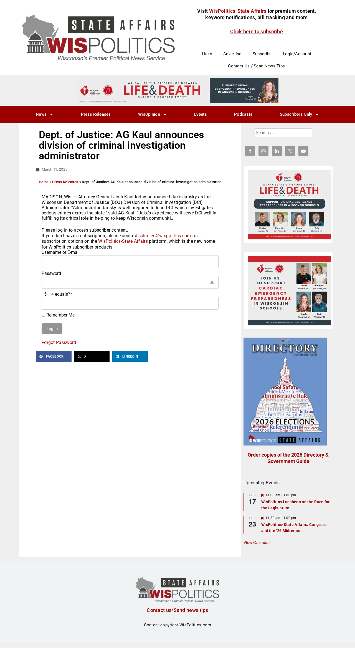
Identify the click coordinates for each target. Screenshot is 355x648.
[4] (177, 90)
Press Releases (96, 114)
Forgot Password (59, 342)
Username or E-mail (61, 252)
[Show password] (212, 282)
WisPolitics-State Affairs (123, 241)
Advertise (232, 53)
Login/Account (297, 53)
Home (44, 182)
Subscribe (262, 53)
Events (200, 114)
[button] (54, 356)
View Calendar (257, 542)
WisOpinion (149, 114)
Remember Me (60, 315)
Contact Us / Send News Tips (256, 66)
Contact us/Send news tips (177, 610)
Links (207, 53)
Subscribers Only (296, 114)
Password (51, 273)
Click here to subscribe (256, 31)
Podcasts (243, 114)
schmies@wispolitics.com (164, 235)
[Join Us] (289, 290)
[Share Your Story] (289, 204)
